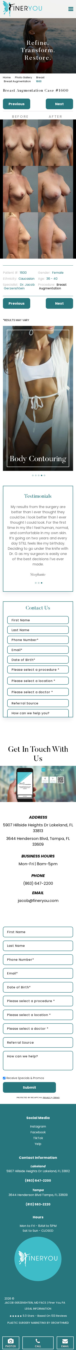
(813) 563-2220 (38, 1204)
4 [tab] (41, 475)
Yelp (38, 1144)
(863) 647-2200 (38, 883)
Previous (17, 103)
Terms (56, 1097)
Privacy (47, 1097)
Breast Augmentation (17, 81)
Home (7, 77)
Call (38, 1346)
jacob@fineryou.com (38, 900)
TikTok (38, 1138)
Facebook (38, 1132)
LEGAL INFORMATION (38, 1309)
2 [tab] (35, 475)
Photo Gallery (23, 77)
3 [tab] (38, 475)
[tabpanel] (38, 398)
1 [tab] (33, 475)
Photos (10, 1346)
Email (65, 1346)
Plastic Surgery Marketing (26, 1323)
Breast (40, 77)
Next (59, 103)
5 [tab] (44, 475)
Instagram (38, 1126)
